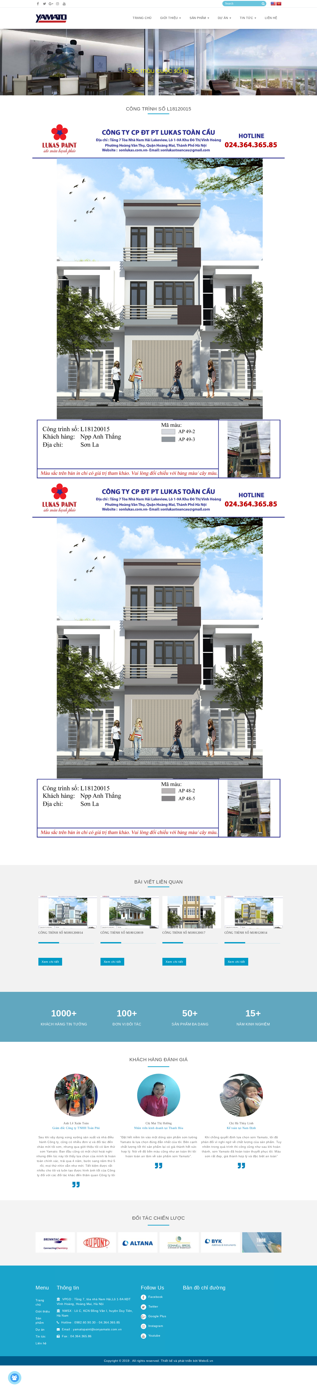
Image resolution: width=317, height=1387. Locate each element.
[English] (273, 4)
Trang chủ (142, 18)
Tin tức (247, 18)
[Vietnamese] (278, 4)
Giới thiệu (43, 1311)
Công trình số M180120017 (183, 932)
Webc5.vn (206, 1360)
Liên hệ (271, 18)
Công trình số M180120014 (245, 932)
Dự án (223, 18)
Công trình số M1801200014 (60, 932)
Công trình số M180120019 (121, 932)
